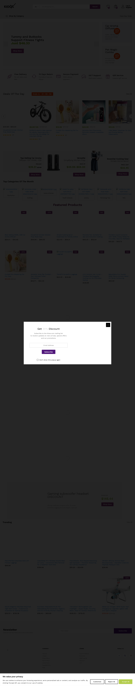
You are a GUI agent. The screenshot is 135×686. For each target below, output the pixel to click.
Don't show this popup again (49, 360)
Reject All (111, 682)
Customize (97, 682)
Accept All (125, 682)
